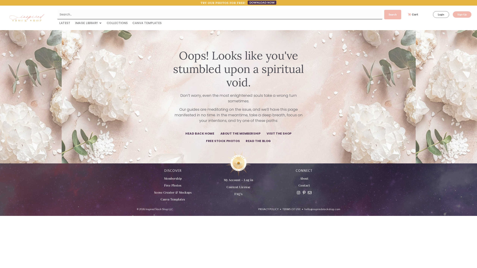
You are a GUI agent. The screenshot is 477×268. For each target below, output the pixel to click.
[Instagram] (298, 192)
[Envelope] (310, 192)
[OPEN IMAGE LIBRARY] (100, 23)
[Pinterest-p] (304, 192)
